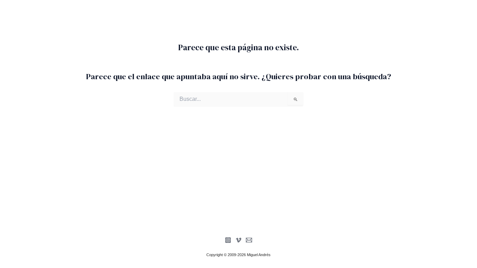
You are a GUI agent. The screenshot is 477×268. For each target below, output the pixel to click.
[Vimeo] (238, 240)
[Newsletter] (249, 240)
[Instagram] (228, 240)
